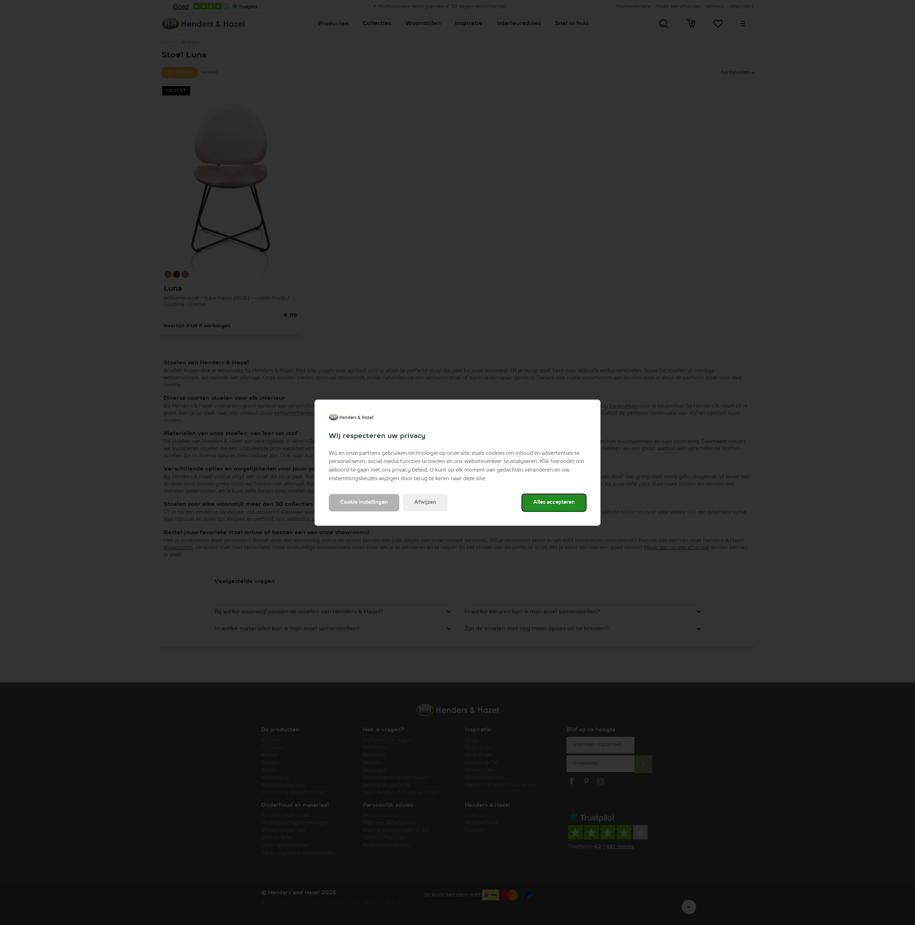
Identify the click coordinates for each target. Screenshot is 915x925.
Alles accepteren (554, 502)
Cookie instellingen (364, 502)
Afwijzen (425, 502)
